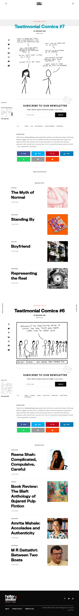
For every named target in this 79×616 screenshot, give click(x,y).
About (7, 609)
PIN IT (46, 66)
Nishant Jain (40, 31)
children (32, 395)
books (26, 395)
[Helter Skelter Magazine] (39, 3)
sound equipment (50, 126)
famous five (54, 395)
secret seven (63, 395)
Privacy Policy (17, 609)
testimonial (59, 126)
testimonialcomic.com (31, 137)
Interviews (14, 215)
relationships (39, 126)
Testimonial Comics (39, 21)
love (31, 126)
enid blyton (46, 395)
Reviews (13, 482)
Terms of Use (29, 609)
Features (14, 188)
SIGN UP (60, 115)
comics (26, 126)
